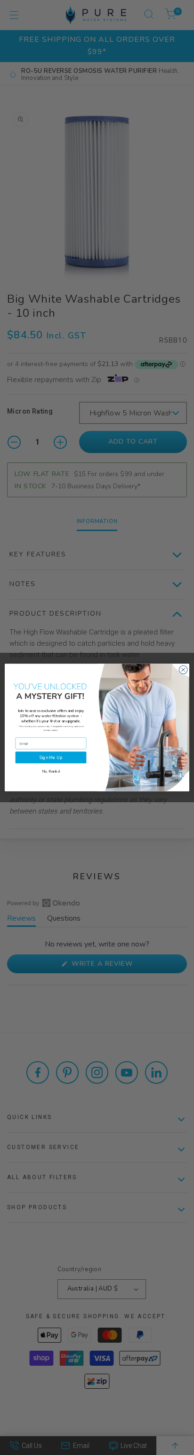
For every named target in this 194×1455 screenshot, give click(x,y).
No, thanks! (51, 771)
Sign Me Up (51, 757)
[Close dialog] (183, 669)
